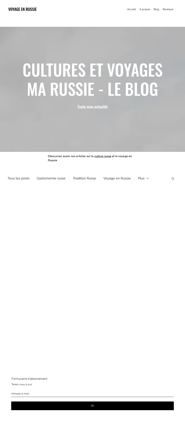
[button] (173, 179)
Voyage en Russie (117, 178)
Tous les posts (18, 178)
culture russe (102, 156)
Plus (141, 178)
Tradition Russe (84, 178)
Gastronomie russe (51, 178)
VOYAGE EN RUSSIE (22, 9)
